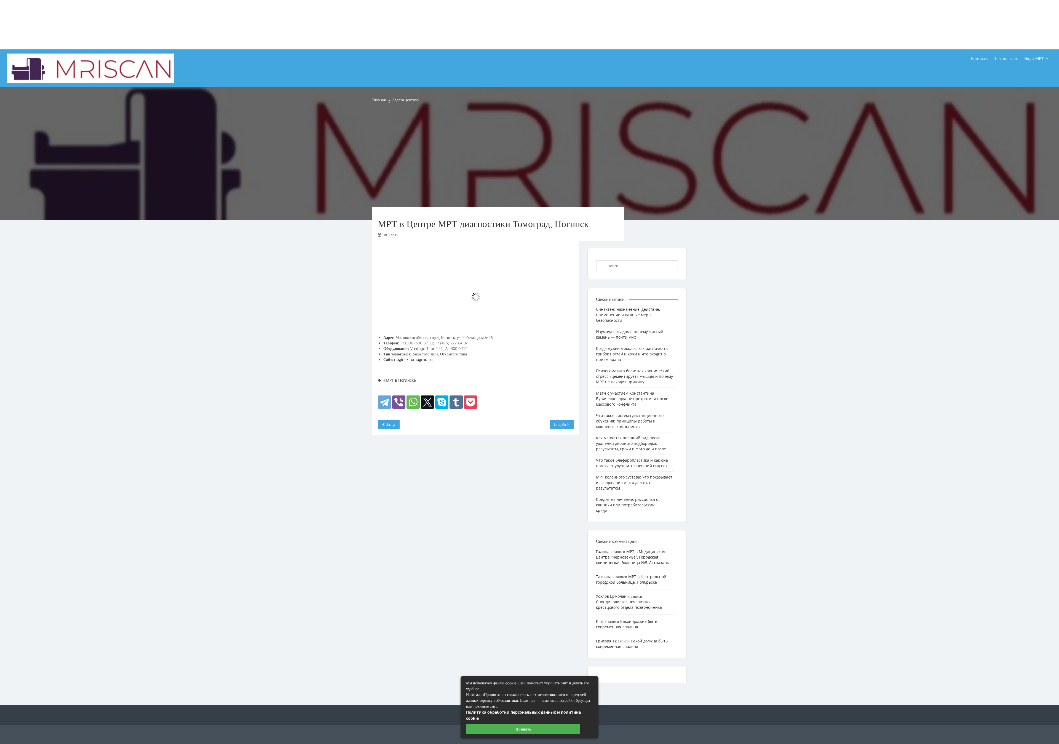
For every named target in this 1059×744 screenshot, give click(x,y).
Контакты (979, 58)
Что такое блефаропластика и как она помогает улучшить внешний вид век (632, 463)
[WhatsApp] (413, 402)
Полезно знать (1006, 58)
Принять (523, 729)
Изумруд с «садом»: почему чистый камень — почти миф (629, 334)
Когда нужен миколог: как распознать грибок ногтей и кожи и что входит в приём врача (632, 354)
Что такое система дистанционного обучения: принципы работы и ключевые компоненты (630, 421)
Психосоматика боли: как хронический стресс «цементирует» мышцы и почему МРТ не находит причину (634, 376)
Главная (379, 99)
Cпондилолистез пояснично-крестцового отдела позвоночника (629, 604)
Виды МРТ (1034, 58)
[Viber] (398, 402)
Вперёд (560, 424)
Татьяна (603, 576)
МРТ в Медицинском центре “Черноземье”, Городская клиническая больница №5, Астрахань (632, 557)
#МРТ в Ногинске (399, 380)
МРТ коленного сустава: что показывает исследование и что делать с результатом (634, 482)
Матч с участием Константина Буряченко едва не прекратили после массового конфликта (632, 398)
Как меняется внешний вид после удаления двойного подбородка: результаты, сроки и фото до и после (631, 443)
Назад (389, 424)
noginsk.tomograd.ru (413, 359)
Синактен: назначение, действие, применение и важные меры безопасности (628, 315)
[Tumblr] (456, 402)
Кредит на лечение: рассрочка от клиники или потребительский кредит (628, 505)
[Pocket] (470, 402)
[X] (427, 402)
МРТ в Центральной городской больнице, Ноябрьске (631, 579)
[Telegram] (384, 402)
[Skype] (441, 402)
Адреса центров (405, 99)
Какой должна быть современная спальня (626, 624)
